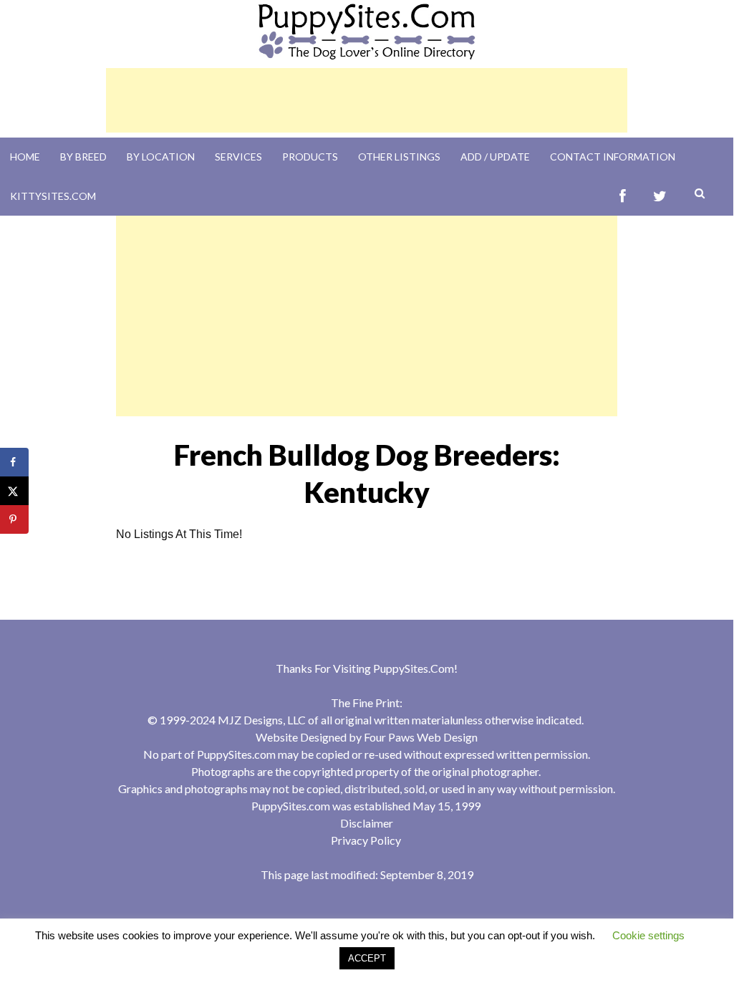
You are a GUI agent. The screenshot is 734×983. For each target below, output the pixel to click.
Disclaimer (366, 823)
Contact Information (612, 156)
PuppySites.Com (413, 668)
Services (238, 156)
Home (25, 156)
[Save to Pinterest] (14, 519)
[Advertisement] (366, 100)
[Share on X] (14, 490)
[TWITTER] (659, 196)
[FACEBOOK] (622, 196)
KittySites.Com (53, 196)
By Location (161, 156)
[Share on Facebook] (14, 462)
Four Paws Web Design (421, 737)
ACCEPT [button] (367, 958)
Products (310, 156)
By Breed (83, 156)
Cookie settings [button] (648, 935)
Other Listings (399, 156)
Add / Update (495, 156)
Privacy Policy (366, 840)
